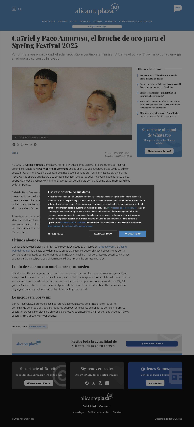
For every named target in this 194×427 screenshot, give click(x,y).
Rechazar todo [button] (103, 233)
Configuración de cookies (60, 226)
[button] (56, 234)
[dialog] (97, 213)
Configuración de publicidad (73, 222)
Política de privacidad (82, 226)
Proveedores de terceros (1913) (122, 207)
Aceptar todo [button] (133, 233)
